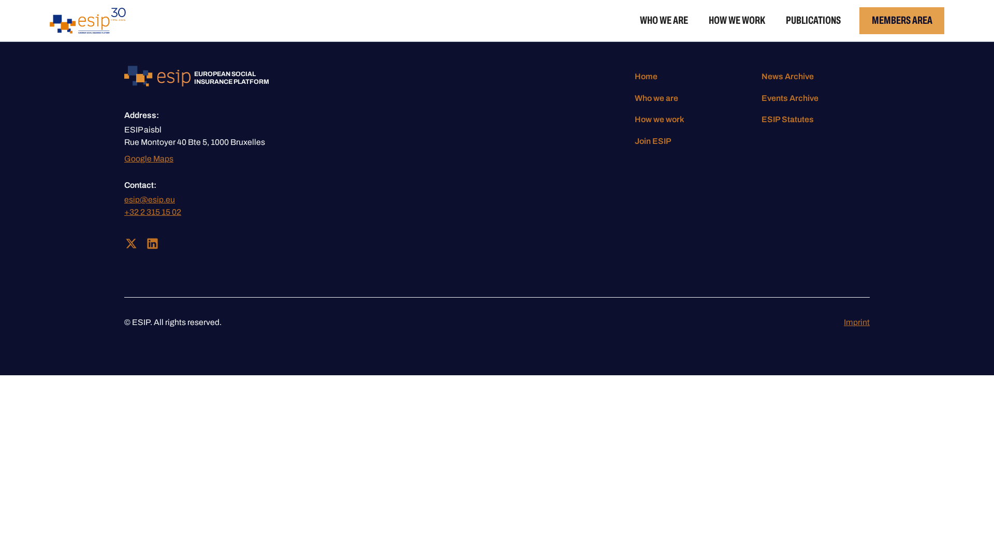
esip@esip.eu (149, 199)
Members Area (902, 20)
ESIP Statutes (788, 119)
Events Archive (790, 98)
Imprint (857, 322)
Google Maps (148, 158)
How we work (737, 20)
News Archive (788, 76)
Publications (813, 20)
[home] (88, 21)
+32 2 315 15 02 (152, 212)
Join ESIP (653, 141)
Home (646, 76)
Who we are (664, 20)
